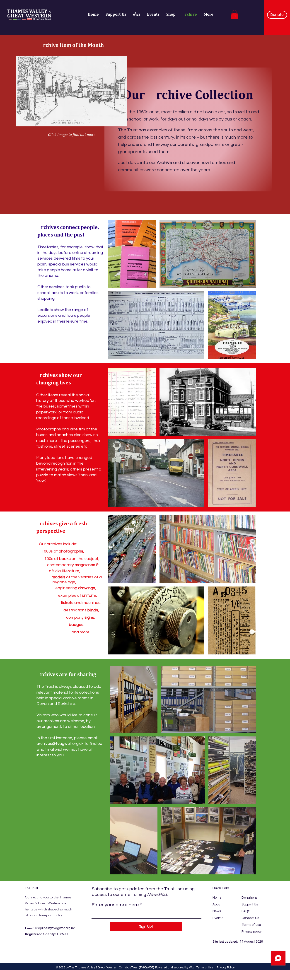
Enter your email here (115, 904)
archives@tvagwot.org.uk (60, 743)
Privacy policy (251, 931)
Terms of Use (204, 967)
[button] (234, 14)
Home (217, 897)
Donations (249, 897)
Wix (191, 967)
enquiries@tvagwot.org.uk (55, 928)
